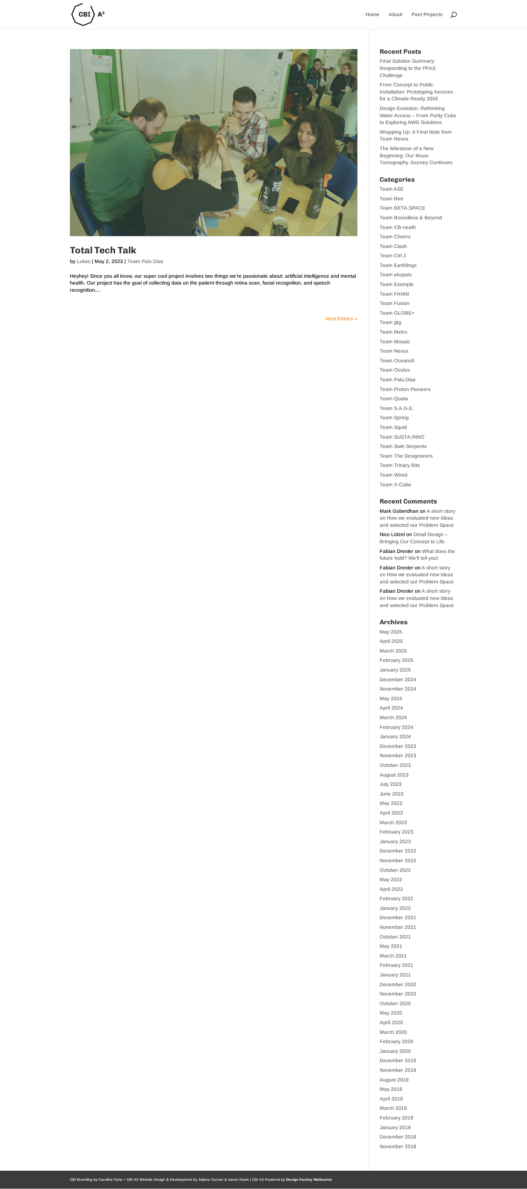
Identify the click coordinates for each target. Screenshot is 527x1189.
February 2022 (396, 898)
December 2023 (398, 746)
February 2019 (396, 1118)
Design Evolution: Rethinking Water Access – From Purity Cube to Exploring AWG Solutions (418, 115)
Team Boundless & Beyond (411, 217)
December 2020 (398, 984)
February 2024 (396, 727)
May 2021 (391, 946)
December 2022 (398, 851)
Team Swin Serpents (403, 446)
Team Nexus (394, 351)
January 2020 (395, 1051)
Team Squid (393, 427)
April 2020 (391, 1022)
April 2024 (391, 708)
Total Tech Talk (103, 250)
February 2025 (396, 660)
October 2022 (395, 870)
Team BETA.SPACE (402, 208)
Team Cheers (395, 236)
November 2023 (398, 755)
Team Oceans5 (397, 360)
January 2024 (395, 736)
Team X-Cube (395, 484)
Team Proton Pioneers (405, 389)
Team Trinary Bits (400, 465)
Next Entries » (341, 318)
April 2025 (391, 641)
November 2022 (398, 860)
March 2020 (393, 1032)
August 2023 (394, 775)
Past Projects (427, 14)
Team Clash (393, 246)
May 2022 (391, 879)
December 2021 (398, 917)
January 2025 (395, 670)
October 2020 (395, 1003)
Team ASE (392, 189)
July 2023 (391, 784)
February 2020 (396, 1041)
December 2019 (398, 1060)
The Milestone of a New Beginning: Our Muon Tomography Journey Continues (416, 155)
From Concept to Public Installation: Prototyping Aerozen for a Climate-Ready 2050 (416, 91)
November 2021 (398, 927)
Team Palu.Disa (145, 261)
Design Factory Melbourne (309, 1179)
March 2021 (393, 956)
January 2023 (395, 841)
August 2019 (394, 1080)
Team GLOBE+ (397, 313)
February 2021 (396, 965)
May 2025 (391, 632)
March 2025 (393, 651)
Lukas (83, 261)
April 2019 (391, 1099)
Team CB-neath (398, 227)
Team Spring (394, 417)
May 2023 (391, 803)
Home (372, 14)
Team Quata (394, 398)
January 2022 (395, 908)
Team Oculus (395, 370)
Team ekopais (396, 274)
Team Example (397, 284)
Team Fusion (394, 303)
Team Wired (393, 475)
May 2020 (391, 1013)
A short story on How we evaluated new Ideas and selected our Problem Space (417, 518)
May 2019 (391, 1089)
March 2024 (393, 717)
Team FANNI (394, 294)
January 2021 (395, 975)
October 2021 (395, 937)
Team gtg (390, 322)
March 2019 (393, 1108)
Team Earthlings (398, 265)
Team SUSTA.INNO (402, 437)
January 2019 (395, 1127)
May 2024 (391, 698)
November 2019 (398, 1070)
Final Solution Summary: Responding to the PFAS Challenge (408, 68)
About (395, 14)
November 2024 (398, 689)
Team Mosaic (395, 341)
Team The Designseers (406, 456)
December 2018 (398, 1137)
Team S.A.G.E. (397, 408)
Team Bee (391, 198)
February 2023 (396, 832)
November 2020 (398, 994)
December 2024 (398, 679)
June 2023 (392, 794)
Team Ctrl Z (393, 255)
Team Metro (393, 332)
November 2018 (398, 1146)
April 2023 (391, 813)
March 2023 (393, 822)
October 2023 (395, 765)
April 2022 (391, 889)
